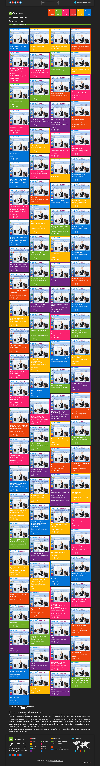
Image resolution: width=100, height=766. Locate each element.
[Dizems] (90, 762)
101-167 (22, 708)
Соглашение (45, 741)
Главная (34, 741)
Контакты (44, 746)
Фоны (33, 748)
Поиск (43, 743)
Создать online (45, 751)
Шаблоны (34, 746)
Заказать (34, 751)
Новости (44, 748)
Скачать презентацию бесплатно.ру (18, 17)
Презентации (35, 743)
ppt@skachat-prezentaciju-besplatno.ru (61, 749)
